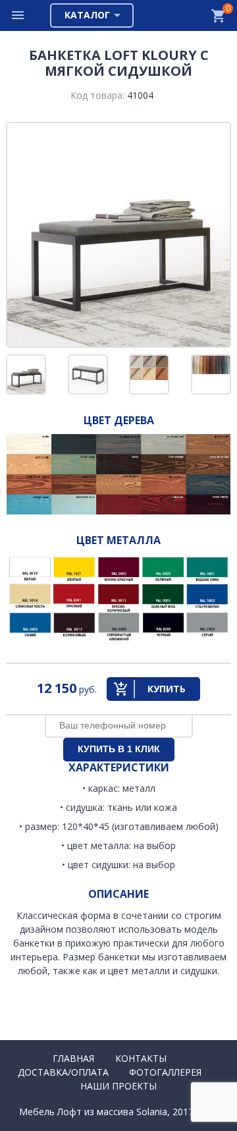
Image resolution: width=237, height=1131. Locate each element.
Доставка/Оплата (63, 1072)
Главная (73, 1058)
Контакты (141, 1058)
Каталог (87, 15)
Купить (166, 688)
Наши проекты (118, 1086)
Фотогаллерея (165, 1072)
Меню (18, 15)
